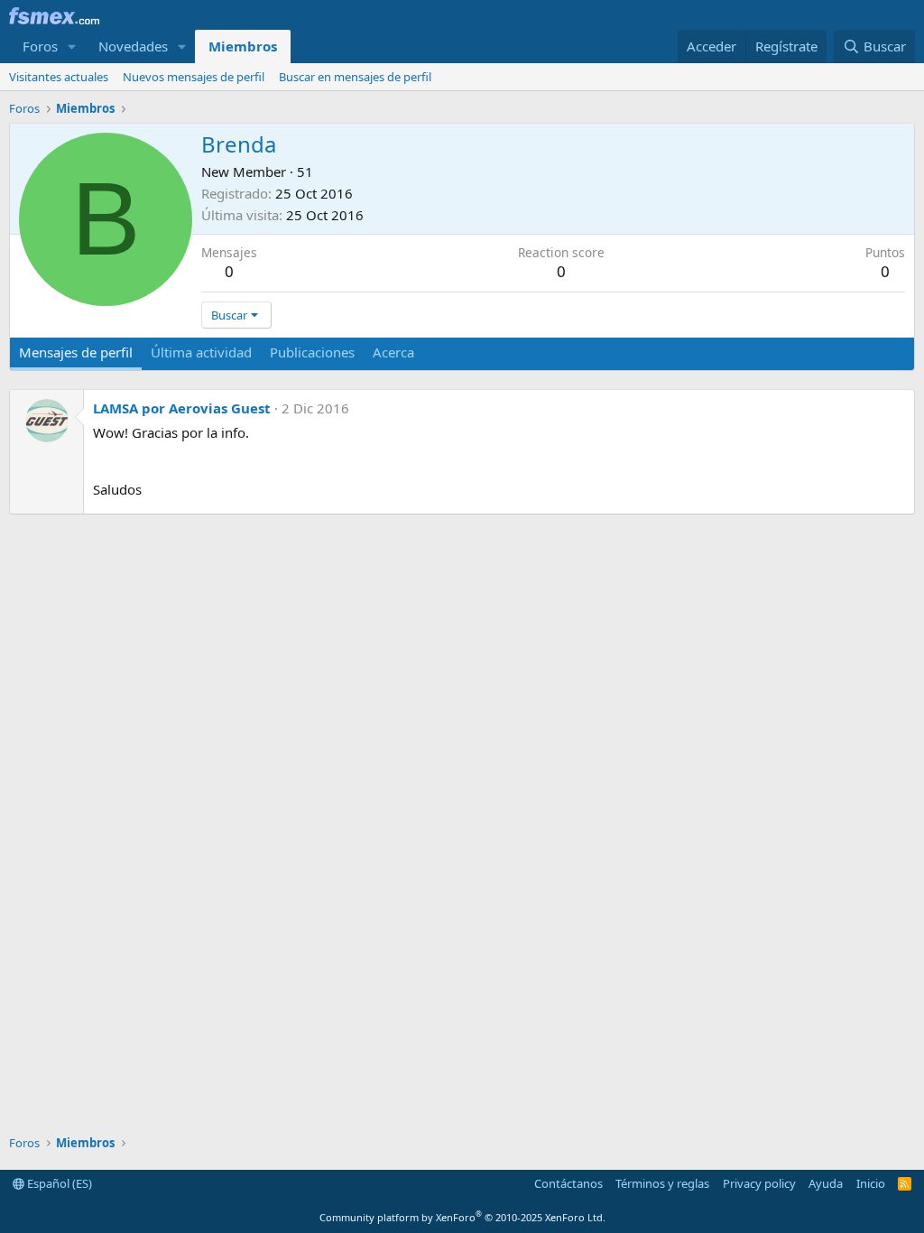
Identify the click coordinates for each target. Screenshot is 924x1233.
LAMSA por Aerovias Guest (182, 408)
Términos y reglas (662, 1183)
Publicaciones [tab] (312, 352)
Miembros (242, 46)
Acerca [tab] (393, 352)
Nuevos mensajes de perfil (193, 77)
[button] (72, 46)
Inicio (870, 1183)
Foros (40, 46)
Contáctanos (568, 1183)
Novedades (133, 46)
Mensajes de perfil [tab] (76, 352)
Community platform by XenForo (462, 1217)
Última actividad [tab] (201, 352)
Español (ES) (58, 1183)
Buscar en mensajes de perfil (355, 77)
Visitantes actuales (58, 77)
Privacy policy (759, 1183)
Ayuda (825, 1183)
